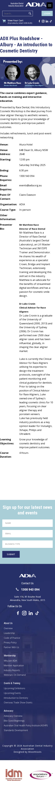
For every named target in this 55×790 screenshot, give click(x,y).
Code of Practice (12, 638)
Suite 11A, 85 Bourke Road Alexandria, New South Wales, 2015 (27, 598)
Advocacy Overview (13, 716)
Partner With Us (11, 647)
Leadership (9, 633)
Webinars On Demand (15, 675)
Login (47, 13)
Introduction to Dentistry (16, 698)
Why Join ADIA (10, 661)
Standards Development (16, 730)
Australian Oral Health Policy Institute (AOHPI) (26, 725)
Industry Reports (12, 670)
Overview (8, 628)
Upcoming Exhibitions (14, 688)
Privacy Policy (10, 642)
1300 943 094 (30, 589)
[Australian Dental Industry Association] (27, 4)
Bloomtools (35, 751)
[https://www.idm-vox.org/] (10, 775)
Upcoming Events (12, 693)
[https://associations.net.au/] (37, 775)
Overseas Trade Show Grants (18, 702)
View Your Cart (20, 21)
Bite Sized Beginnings (14, 721)
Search (30, 13)
